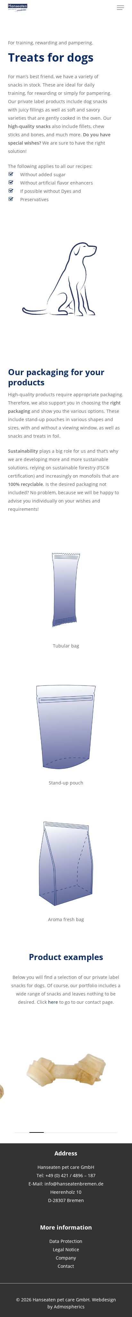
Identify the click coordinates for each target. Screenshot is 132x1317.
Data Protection (65, 1241)
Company (66, 1258)
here (53, 1002)
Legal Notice (66, 1249)
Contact (66, 1266)
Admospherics (69, 1307)
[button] (120, 7)
